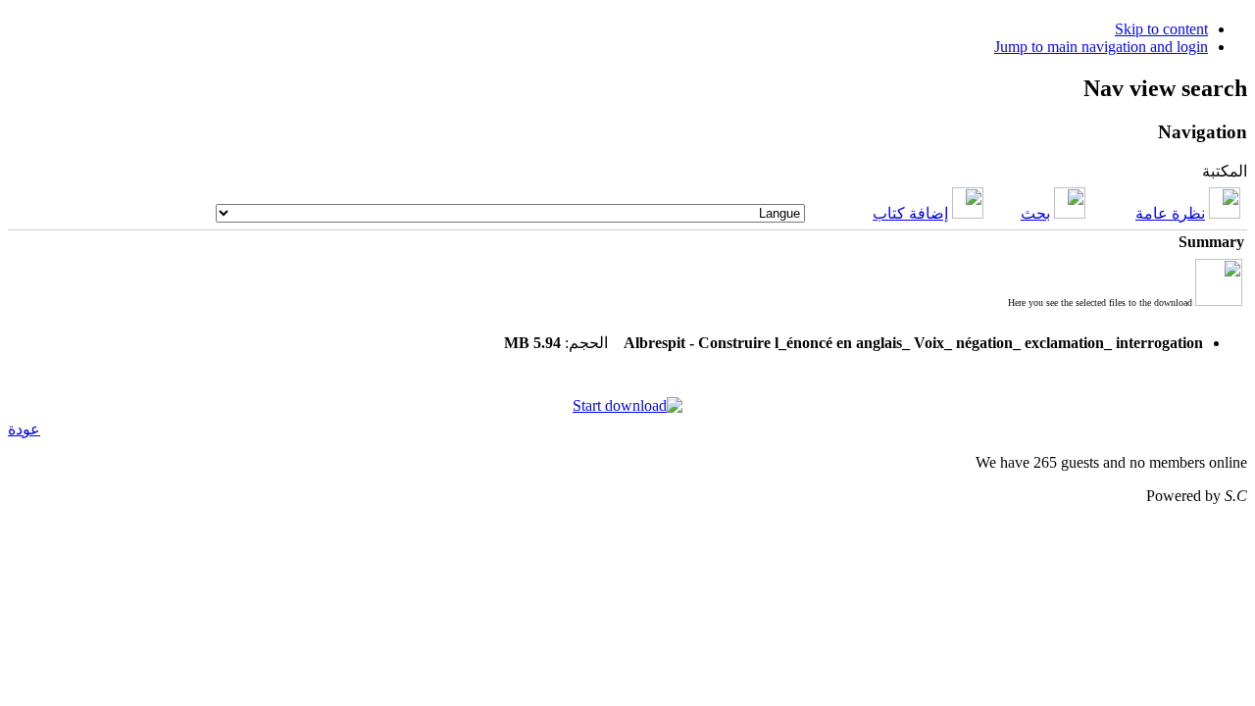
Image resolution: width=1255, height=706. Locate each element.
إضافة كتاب (910, 213)
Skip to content (1161, 29)
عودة (24, 429)
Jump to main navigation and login (1101, 46)
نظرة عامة (1170, 213)
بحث (1035, 213)
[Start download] (627, 405)
